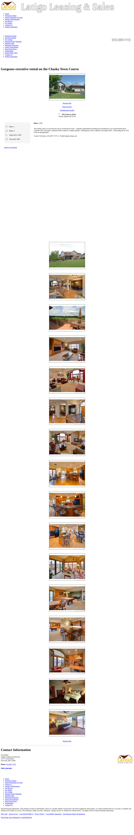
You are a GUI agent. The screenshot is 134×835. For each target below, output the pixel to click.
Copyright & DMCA (26, 814)
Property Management (12, 786)
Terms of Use (13, 814)
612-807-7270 (11, 764)
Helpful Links (9, 43)
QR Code (4, 814)
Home (7, 779)
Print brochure (67, 107)
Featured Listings (10, 781)
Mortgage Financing (11, 45)
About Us (8, 784)
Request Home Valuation (13, 41)
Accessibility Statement (53, 814)
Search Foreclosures (11, 47)
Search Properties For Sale (14, 782)
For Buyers (8, 788)
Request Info (67, 103)
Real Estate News (11, 49)
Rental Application (11, 56)
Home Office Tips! (11, 53)
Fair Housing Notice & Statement (74, 814)
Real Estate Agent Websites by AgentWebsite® (16, 817)
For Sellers (8, 790)
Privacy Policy (39, 814)
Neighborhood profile (67, 110)
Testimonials (9, 51)
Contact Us (8, 55)
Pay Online (8, 792)
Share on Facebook (10, 147)
